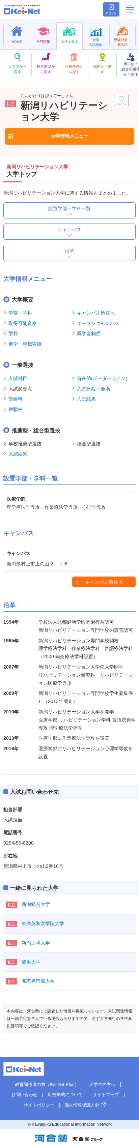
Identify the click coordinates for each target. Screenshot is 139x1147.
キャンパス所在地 (96, 313)
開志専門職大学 (38, 980)
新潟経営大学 (36, 904)
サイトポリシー (39, 1105)
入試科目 (17, 378)
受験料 (15, 399)
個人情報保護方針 (82, 1105)
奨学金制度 (89, 333)
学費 (13, 333)
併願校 (15, 409)
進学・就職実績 (24, 344)
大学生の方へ (102, 1084)
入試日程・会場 (93, 388)
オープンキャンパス (98, 323)
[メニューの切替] (130, 9)
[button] (132, 65)
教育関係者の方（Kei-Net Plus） (47, 1084)
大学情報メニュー (69, 136)
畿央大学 (31, 962)
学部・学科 (20, 313)
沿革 (69, 251)
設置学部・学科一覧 (69, 208)
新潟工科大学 (36, 942)
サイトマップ (106, 1094)
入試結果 (86, 399)
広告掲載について (65, 1094)
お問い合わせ (24, 1094)
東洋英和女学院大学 (43, 923)
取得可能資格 (22, 323)
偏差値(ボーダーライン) (102, 378)
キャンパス (69, 229)
